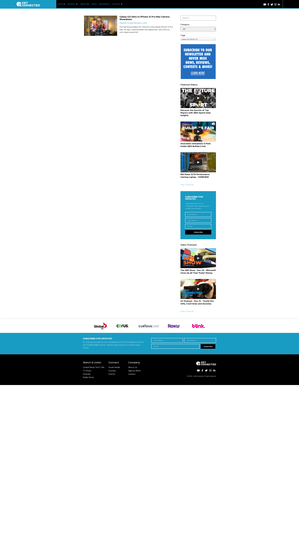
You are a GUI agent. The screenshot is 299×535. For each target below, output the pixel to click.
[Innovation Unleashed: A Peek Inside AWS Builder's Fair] (198, 131)
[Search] (198, 18)
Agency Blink (134, 371)
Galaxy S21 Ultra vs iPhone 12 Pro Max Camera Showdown (144, 18)
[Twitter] (271, 4)
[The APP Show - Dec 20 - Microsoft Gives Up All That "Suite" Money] (198, 258)
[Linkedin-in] (279, 4)
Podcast (87, 374)
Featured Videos (189, 85)
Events (112, 374)
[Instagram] (275, 4)
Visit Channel (187, 185)
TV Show (87, 371)
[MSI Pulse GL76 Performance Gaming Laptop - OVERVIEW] (198, 162)
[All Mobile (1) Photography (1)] (198, 29)
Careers (131, 374)
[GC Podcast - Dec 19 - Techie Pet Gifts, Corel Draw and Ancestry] (198, 289)
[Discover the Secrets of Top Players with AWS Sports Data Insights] (198, 98)
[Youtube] (264, 4)
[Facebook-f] (268, 4)
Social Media (114, 367)
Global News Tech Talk (93, 367)
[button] (61, 4)
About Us (132, 367)
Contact (112, 371)
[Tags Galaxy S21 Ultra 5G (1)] (198, 39)
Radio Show (88, 377)
